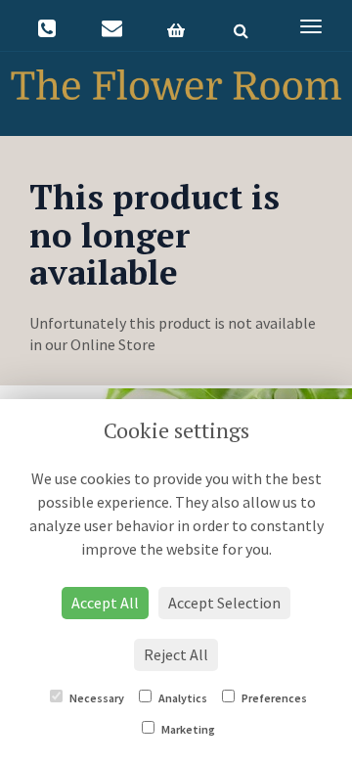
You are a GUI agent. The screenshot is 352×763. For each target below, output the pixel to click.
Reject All (176, 654)
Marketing (187, 729)
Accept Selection (224, 602)
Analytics (181, 698)
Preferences (273, 698)
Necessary (95, 698)
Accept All (105, 602)
